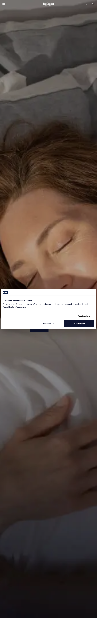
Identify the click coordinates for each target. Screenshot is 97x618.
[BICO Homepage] (48, 4)
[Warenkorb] (93, 4)
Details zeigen (84, 316)
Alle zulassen (79, 324)
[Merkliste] (86, 4)
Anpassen (47, 324)
